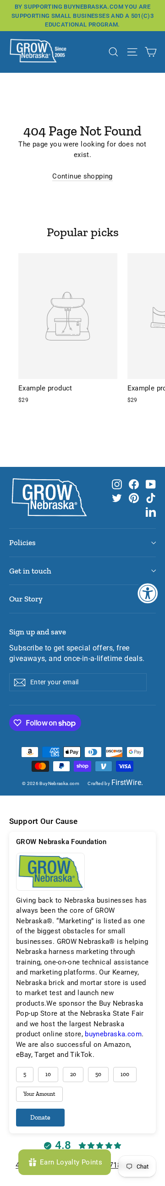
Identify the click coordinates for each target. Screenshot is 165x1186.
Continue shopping (82, 176)
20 (73, 1074)
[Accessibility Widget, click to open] (147, 593)
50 (98, 1074)
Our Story (26, 598)
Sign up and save (37, 631)
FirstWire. (127, 783)
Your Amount (39, 1094)
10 (48, 1074)
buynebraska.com (113, 1034)
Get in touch (30, 570)
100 (125, 1074)
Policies (22, 542)
